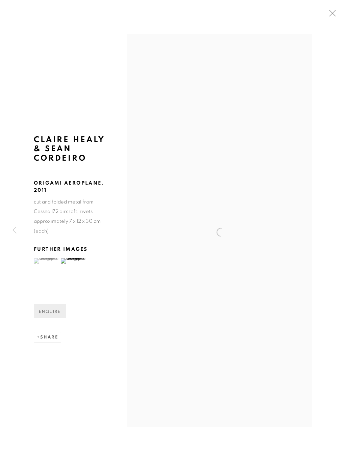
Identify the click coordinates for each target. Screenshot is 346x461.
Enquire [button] (50, 311)
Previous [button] (14, 230)
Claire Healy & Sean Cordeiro (69, 149)
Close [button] (331, 15)
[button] (46, 261)
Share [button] (49, 337)
